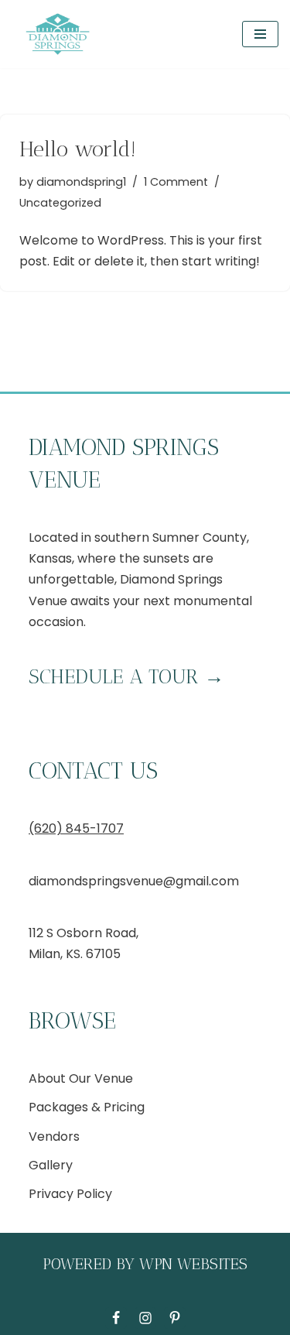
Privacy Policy (70, 1194)
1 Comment (176, 182)
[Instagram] (145, 1318)
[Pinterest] (175, 1318)
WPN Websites (193, 1264)
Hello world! (77, 149)
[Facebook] (116, 1318)
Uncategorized (60, 203)
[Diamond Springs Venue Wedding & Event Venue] (58, 34)
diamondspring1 (81, 182)
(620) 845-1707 (76, 828)
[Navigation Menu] (260, 34)
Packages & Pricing (87, 1107)
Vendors (54, 1136)
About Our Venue (81, 1078)
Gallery (51, 1165)
